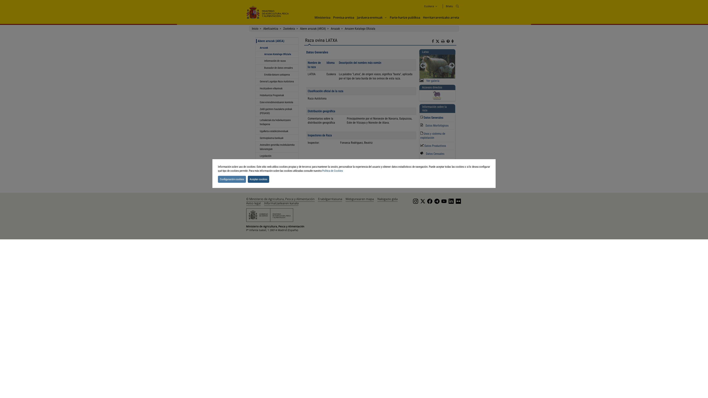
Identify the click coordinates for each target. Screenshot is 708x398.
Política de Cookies (332, 170)
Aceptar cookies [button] (258, 179)
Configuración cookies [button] (232, 179)
